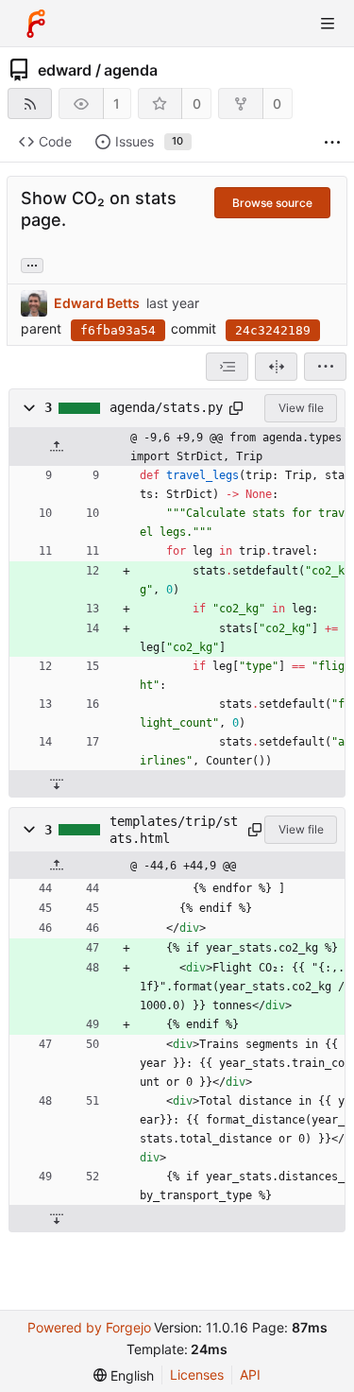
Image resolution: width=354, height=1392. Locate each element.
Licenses (197, 1374)
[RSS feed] (30, 103)
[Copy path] (236, 408)
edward (65, 69)
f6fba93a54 (118, 330)
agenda (131, 69)
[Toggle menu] (328, 24)
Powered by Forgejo (89, 1327)
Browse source (272, 203)
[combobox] (227, 366)
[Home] (35, 24)
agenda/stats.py (166, 407)
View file (301, 408)
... (32, 263)
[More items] (332, 142)
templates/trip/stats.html (174, 830)
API (250, 1374)
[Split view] (276, 366)
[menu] (325, 366)
